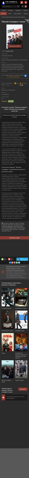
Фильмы (26, 10)
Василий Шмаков (18, 226)
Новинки (10, 10)
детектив (5, 223)
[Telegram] (19, 263)
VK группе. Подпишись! (13, 77)
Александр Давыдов (7, 226)
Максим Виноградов (19, 228)
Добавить (23, 389)
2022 (11, 51)
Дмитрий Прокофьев (7, 228)
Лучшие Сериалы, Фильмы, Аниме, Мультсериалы (13, 17)
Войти (21, 2)
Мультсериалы (17, 13)
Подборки (18, 10)
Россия (8, 51)
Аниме (9, 13)
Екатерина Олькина (18, 224)
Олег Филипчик (13, 229)
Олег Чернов (5, 229)
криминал (11, 223)
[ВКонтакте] (10, 263)
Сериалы (3, 13)
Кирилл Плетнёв (19, 223)
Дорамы (26, 13)
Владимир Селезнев (7, 224)
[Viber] (14, 263)
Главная (3, 10)
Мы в (24, 259)
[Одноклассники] (12, 263)
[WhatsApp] (17, 263)
